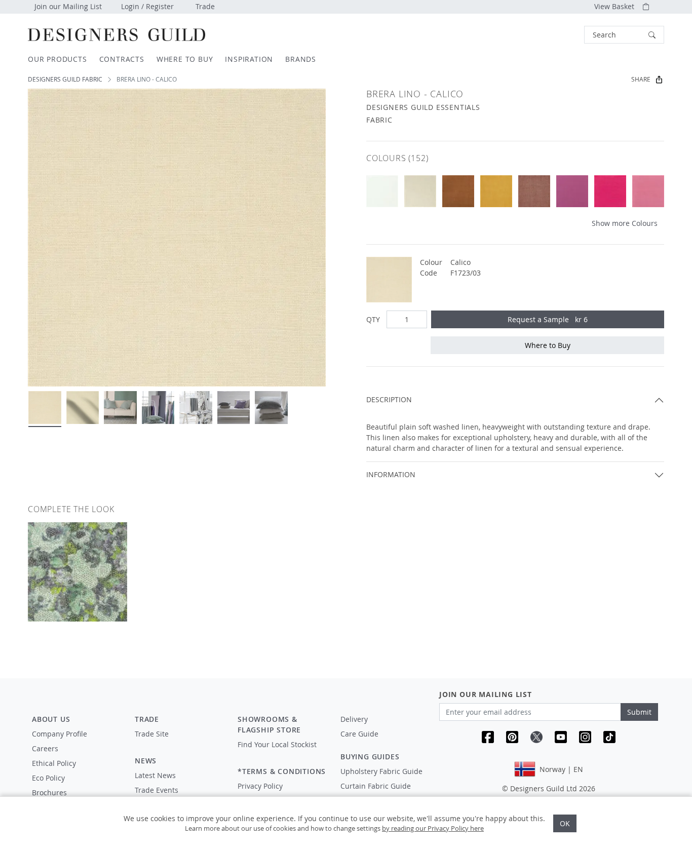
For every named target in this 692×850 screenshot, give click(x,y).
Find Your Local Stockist (277, 744)
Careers (45, 748)
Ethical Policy (54, 763)
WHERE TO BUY (185, 59)
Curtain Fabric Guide (375, 786)
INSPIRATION (249, 59)
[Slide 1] (45, 407)
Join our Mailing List (68, 6)
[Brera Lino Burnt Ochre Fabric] (496, 191)
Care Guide (359, 734)
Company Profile (59, 734)
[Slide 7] (271, 407)
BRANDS (300, 59)
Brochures (49, 792)
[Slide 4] (158, 407)
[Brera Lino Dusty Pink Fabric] (534, 191)
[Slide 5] (196, 407)
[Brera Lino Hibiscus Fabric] (648, 191)
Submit (639, 712)
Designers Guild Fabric (65, 79)
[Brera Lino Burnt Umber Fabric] (458, 191)
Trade (205, 6)
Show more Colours (625, 223)
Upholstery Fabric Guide (381, 771)
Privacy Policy (260, 786)
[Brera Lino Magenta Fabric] (572, 191)
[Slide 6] (234, 407)
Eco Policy (48, 778)
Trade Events (156, 790)
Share (640, 79)
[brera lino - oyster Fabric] (382, 191)
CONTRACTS (121, 59)
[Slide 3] (120, 407)
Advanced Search (560, 35)
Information (390, 474)
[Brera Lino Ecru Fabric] (420, 191)
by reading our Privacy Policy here (433, 828)
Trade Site (152, 734)
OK (565, 823)
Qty (373, 319)
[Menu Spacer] (179, 743)
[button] (624, 35)
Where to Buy (547, 345)
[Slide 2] (83, 407)
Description (389, 399)
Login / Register (147, 6)
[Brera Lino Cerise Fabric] (610, 191)
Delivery (354, 719)
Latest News (155, 775)
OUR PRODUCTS (57, 59)
